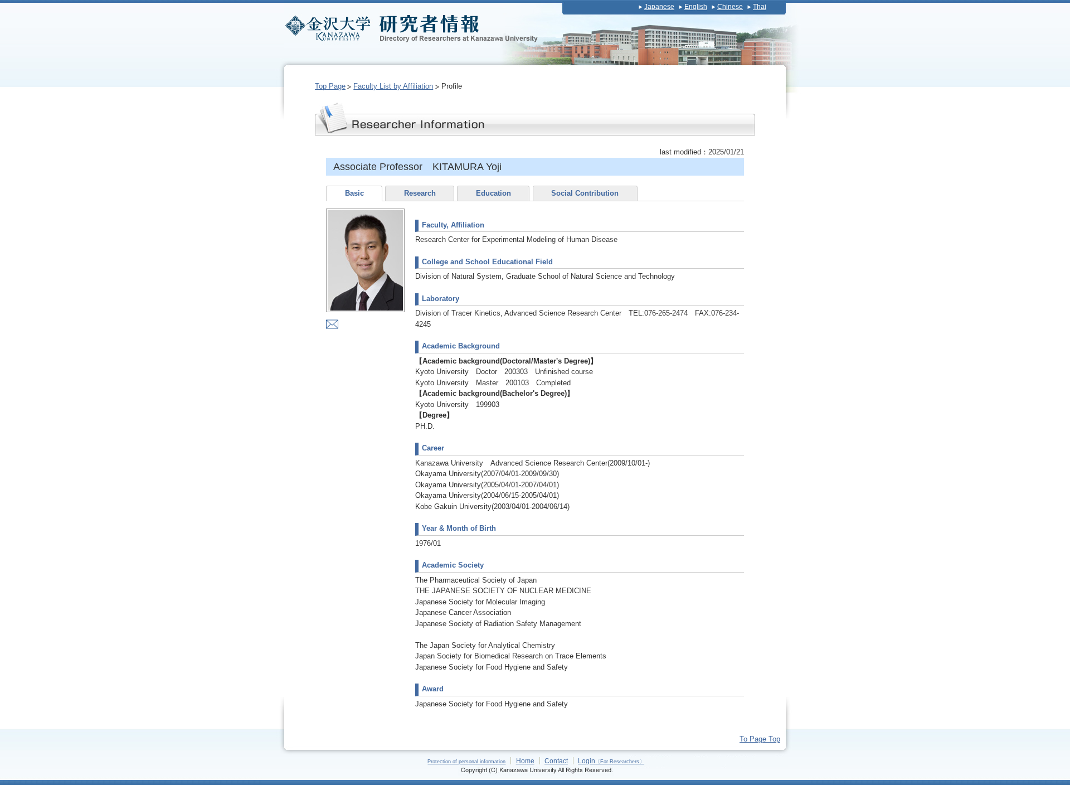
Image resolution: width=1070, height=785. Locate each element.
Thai (759, 7)
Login (611, 760)
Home (525, 760)
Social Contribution (585, 193)
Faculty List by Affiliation (393, 86)
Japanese (659, 7)
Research (420, 193)
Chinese (730, 7)
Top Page (330, 86)
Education (493, 193)
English (695, 7)
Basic (354, 193)
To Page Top (760, 739)
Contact (556, 760)
